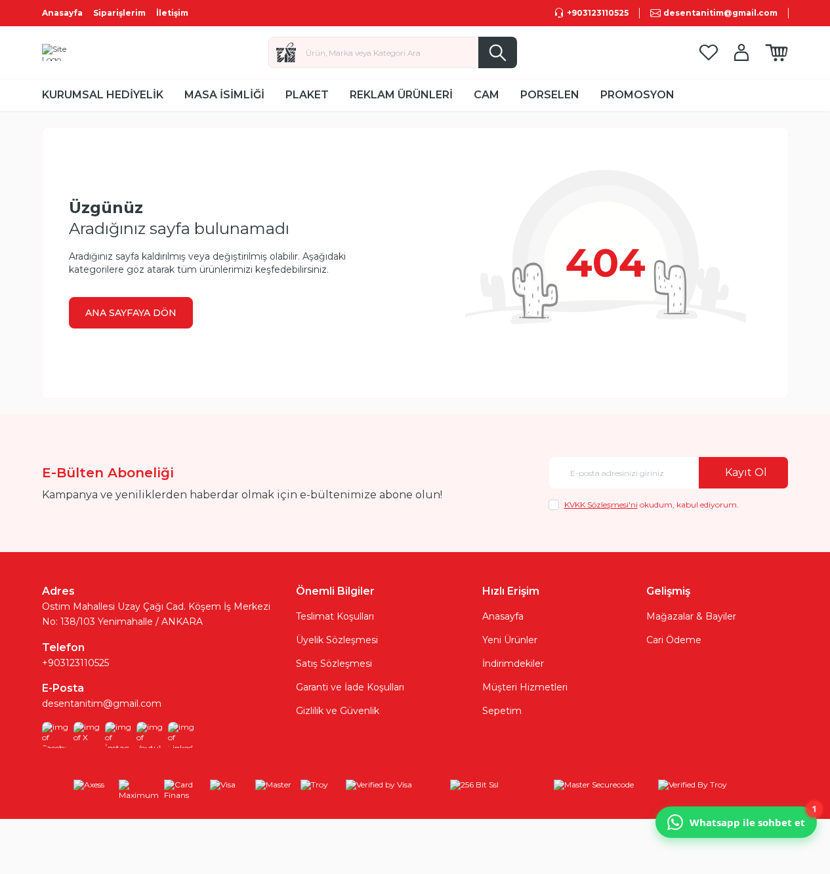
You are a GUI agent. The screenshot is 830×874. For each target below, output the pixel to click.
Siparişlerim (119, 13)
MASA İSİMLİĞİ (224, 95)
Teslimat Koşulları (335, 616)
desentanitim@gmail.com (101, 703)
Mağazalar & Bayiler (691, 616)
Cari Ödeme (673, 640)
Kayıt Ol (746, 472)
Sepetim (502, 711)
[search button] (497, 52)
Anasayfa (62, 13)
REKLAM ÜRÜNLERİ (401, 95)
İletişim (172, 13)
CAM (486, 95)
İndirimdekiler (513, 663)
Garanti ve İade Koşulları (350, 687)
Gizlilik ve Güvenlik (337, 711)
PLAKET (307, 95)
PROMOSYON (637, 95)
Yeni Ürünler (509, 640)
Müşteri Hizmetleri (525, 687)
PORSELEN (549, 95)
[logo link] (64, 52)
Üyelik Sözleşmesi (337, 640)
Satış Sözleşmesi (334, 663)
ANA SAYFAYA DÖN (130, 313)
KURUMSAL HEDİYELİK (102, 95)
